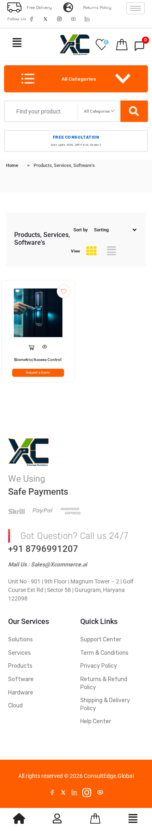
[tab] (91, 251)
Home (12, 165)
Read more (31, 345)
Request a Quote (38, 372)
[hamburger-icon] (135, 8)
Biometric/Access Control (38, 359)
